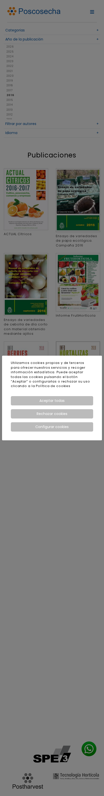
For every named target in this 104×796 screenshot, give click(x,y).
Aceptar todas (52, 400)
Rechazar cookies (52, 413)
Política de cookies (53, 386)
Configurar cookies (52, 426)
